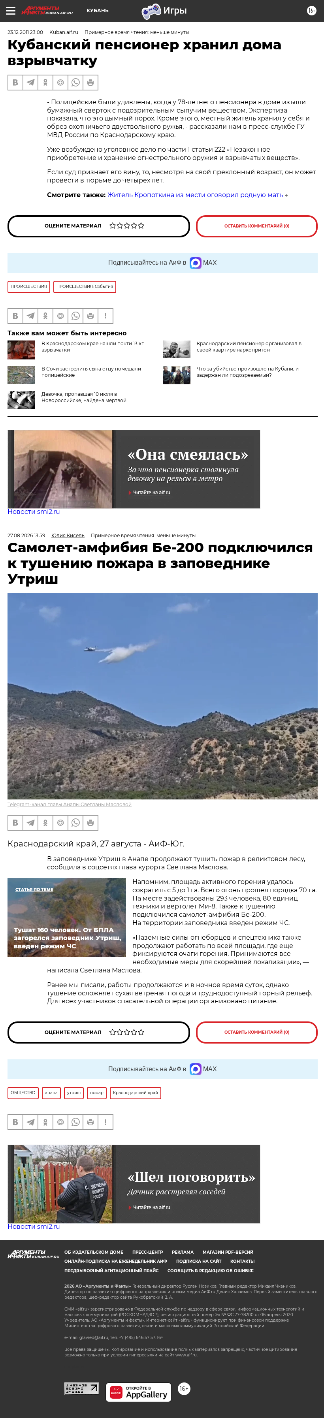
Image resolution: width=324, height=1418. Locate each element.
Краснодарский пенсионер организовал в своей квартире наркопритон (249, 346)
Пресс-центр (147, 1252)
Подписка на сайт (198, 1261)
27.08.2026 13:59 (26, 535)
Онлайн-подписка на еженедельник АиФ (115, 1261)
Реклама (183, 1252)
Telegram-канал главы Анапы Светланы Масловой (70, 804)
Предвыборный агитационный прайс (111, 1270)
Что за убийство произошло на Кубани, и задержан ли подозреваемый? (248, 372)
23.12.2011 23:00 (25, 32)
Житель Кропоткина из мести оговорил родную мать (195, 195)
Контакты (242, 1261)
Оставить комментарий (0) (257, 226)
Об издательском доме (93, 1252)
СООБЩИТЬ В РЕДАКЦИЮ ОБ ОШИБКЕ (211, 1270)
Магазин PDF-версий (228, 1252)
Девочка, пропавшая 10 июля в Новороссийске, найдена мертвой (83, 397)
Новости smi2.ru (34, 511)
